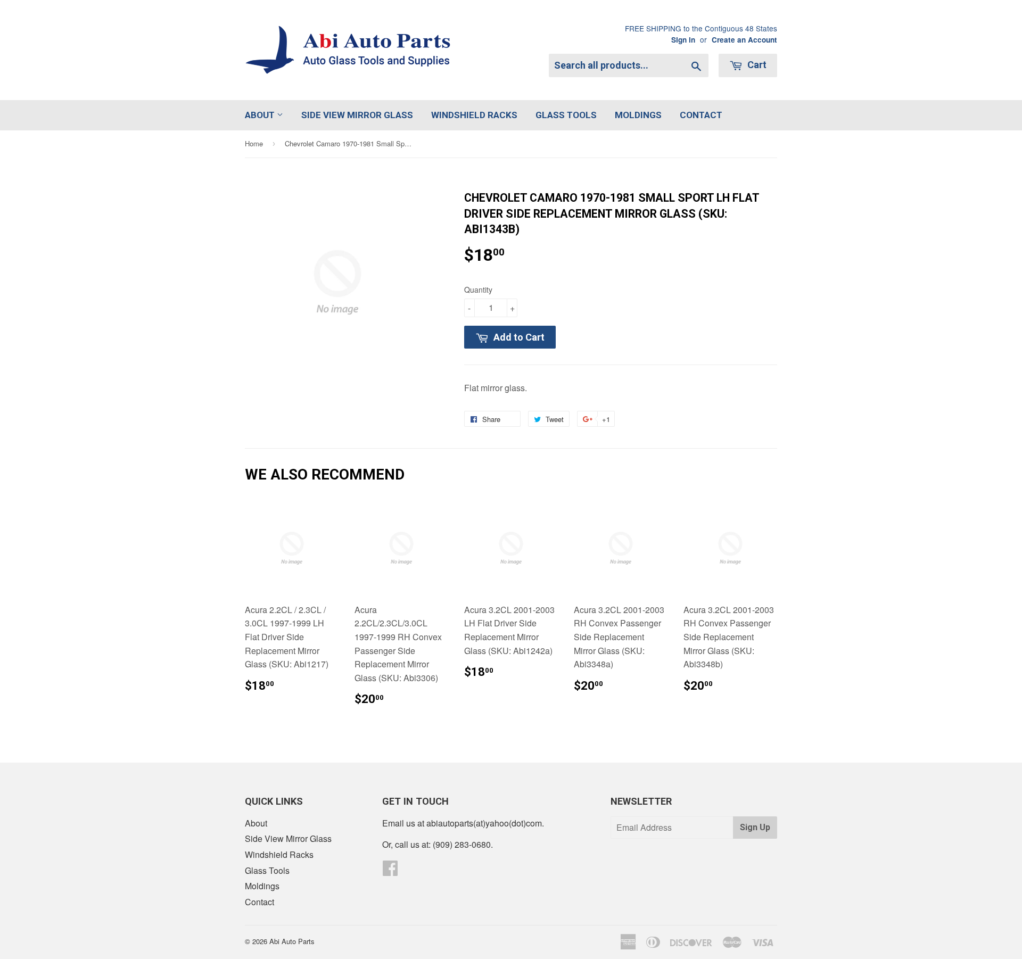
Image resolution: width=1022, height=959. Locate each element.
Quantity (478, 289)
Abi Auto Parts (292, 941)
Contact (701, 115)
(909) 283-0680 (462, 844)
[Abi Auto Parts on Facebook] (390, 871)
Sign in (683, 40)
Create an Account (744, 40)
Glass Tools (566, 115)
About (261, 115)
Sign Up (755, 827)
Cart (756, 64)
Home (254, 143)
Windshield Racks (474, 115)
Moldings (638, 115)
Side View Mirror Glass (357, 115)
